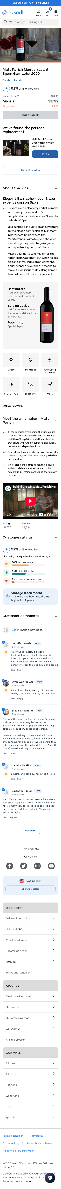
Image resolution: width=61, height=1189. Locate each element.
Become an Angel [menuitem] (16, 950)
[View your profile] (6, 644)
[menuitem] (10, 865)
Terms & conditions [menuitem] (14, 1135)
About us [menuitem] (12, 985)
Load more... (30, 830)
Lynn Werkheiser (22, 681)
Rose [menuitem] (9, 1106)
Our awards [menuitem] (13, 1007)
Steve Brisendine (23, 710)
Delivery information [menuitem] (18, 918)
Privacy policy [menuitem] (35, 1135)
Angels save (9, 106)
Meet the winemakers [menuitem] (18, 996)
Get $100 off (20, 3)
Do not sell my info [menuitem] (13, 1143)
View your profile (6, 630)
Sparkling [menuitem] (11, 1117)
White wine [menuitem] (12, 1095)
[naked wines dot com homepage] (12, 12)
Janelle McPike (21, 765)
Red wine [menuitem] (11, 1084)
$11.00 (55, 106)
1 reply (20, 670)
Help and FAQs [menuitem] (14, 929)
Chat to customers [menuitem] (16, 940)
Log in (16, 629)
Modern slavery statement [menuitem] (18, 1150)
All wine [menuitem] (10, 1063)
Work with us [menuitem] (13, 1028)
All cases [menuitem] (11, 1074)
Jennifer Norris (22, 643)
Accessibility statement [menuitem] (40, 1143)
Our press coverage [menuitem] (17, 1017)
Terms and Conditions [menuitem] (19, 972)
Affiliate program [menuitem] (16, 1039)
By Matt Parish (12, 80)
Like (13, 670)
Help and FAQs (30, 848)
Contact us (30, 856)
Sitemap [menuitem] (11, 961)
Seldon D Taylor (22, 790)
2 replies (12, 817)
